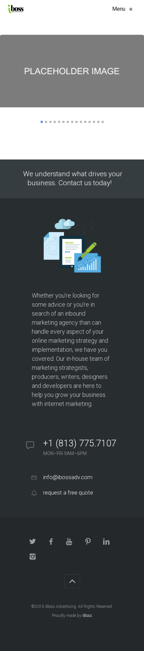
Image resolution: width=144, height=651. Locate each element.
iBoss (87, 615)
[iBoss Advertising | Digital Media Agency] (15, 9)
